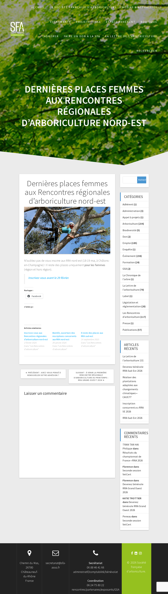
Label (126, 296)
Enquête (127, 249)
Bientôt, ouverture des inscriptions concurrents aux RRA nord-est (64, 336)
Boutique (149, 21)
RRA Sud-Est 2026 (132, 417)
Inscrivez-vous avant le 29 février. (48, 278)
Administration (131, 211)
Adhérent (128, 204)
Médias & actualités (139, 7)
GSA (98, 21)
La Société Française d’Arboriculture (83, 7)
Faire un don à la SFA (82, 36)
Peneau (127, 516)
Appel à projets (131, 217)
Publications (130, 329)
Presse (126, 323)
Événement (129, 256)
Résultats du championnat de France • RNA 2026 (133, 456)
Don (125, 236)
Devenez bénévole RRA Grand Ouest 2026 (133, 488)
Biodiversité (129, 230)
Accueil (38, 7)
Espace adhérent (121, 21)
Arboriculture (130, 223)
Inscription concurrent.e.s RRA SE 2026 (133, 407)
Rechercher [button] (146, 50)
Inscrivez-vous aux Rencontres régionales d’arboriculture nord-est (36, 336)
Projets (83, 21)
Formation (129, 262)
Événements (60, 21)
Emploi (127, 243)
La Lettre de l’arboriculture (131, 36)
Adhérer (51, 36)
